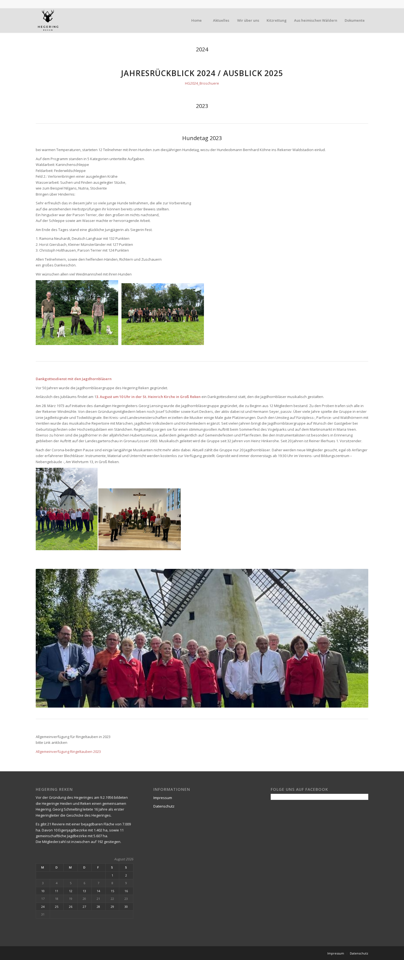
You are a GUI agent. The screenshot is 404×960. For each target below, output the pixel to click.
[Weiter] (356, 638)
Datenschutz (164, 806)
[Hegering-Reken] (48, 20)
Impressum (162, 797)
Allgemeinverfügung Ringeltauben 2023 (68, 751)
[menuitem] (196, 20)
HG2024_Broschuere (202, 83)
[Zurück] (48, 638)
